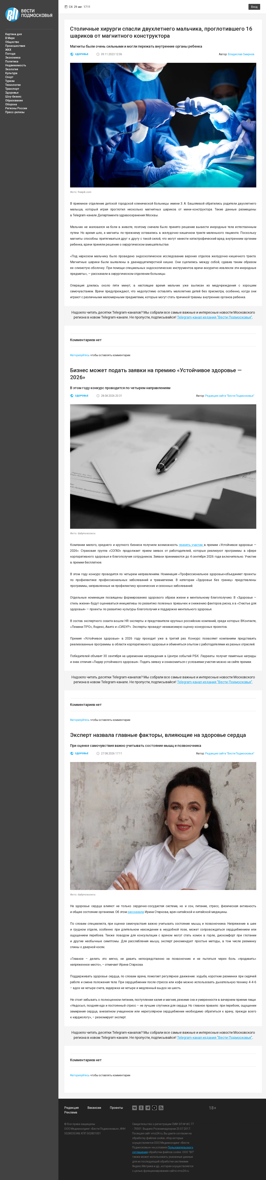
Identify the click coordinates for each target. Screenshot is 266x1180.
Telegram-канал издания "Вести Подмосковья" (214, 317)
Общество (12, 41)
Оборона (11, 104)
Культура (11, 73)
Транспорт (12, 88)
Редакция (71, 1108)
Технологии (13, 84)
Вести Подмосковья (29, 14)
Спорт (9, 77)
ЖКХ (8, 49)
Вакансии (94, 1108)
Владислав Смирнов (241, 54)
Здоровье (11, 92)
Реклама (70, 1112)
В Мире (10, 38)
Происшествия (15, 45)
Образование (14, 100)
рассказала (136, 912)
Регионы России (16, 108)
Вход (254, 6)
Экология (11, 69)
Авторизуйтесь (80, 355)
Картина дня (13, 34)
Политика (11, 61)
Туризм (10, 81)
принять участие (191, 545)
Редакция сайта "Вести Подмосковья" (229, 395)
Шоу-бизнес (13, 96)
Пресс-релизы (15, 112)
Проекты (116, 1108)
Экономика (12, 57)
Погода (10, 53)
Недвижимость (15, 65)
